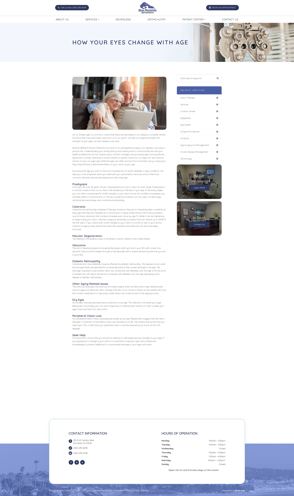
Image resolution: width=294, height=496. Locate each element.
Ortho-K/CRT (157, 19)
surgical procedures (189, 131)
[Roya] (240, 490)
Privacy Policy (132, 490)
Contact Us (230, 19)
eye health (185, 125)
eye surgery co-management (194, 145)
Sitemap (145, 490)
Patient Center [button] (193, 19)
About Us (62, 19)
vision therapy (187, 97)
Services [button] (91, 19)
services (184, 104)
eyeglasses (185, 118)
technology (186, 158)
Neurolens (123, 19)
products (184, 138)
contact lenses (187, 111)
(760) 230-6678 (80, 448)
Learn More (199, 187)
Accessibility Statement (113, 490)
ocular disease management (194, 152)
